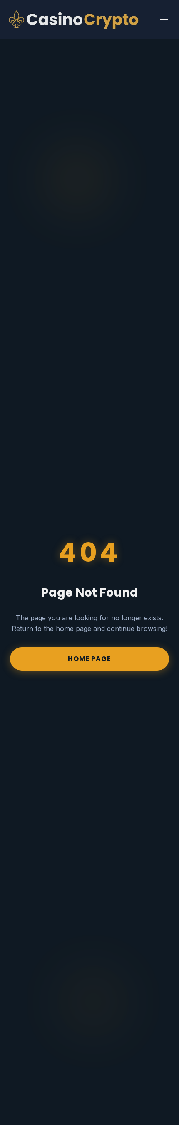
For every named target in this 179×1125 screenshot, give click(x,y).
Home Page (89, 658)
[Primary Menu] (164, 19)
